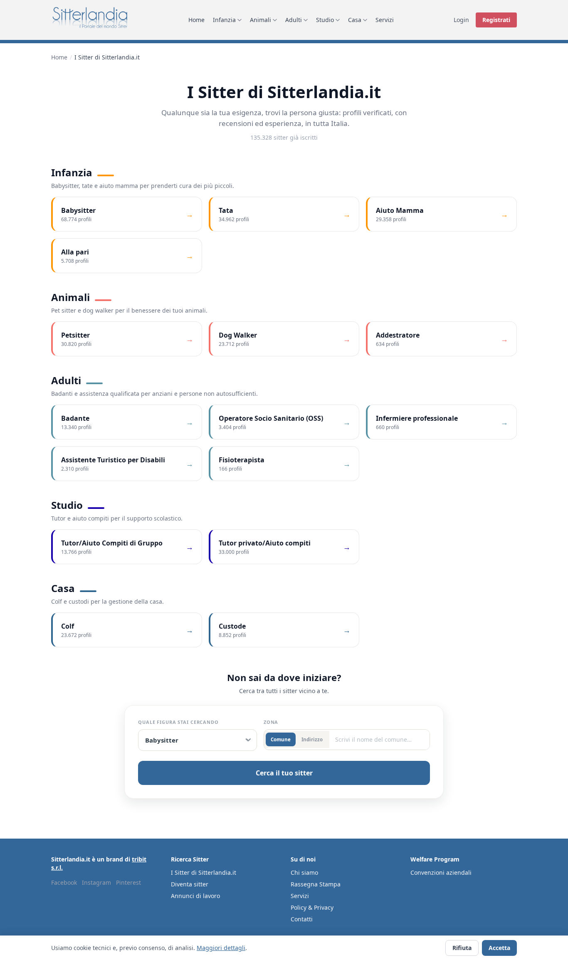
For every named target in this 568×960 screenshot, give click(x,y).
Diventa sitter (189, 884)
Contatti (302, 919)
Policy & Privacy (312, 907)
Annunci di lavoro (195, 896)
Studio (325, 20)
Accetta (499, 948)
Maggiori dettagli (221, 948)
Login (461, 20)
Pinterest (128, 882)
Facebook (64, 882)
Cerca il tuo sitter (284, 772)
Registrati (496, 20)
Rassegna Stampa (316, 884)
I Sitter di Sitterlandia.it (203, 872)
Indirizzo (312, 739)
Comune (281, 739)
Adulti (293, 20)
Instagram (96, 882)
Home (196, 20)
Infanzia (224, 20)
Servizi (384, 20)
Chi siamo (304, 872)
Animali (260, 20)
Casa (354, 20)
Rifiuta (462, 948)
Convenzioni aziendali (441, 872)
